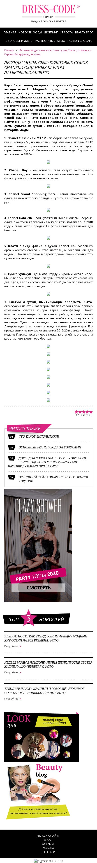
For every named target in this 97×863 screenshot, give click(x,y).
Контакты (48, 843)
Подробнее (11, 646)
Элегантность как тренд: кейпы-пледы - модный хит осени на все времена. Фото (45, 638)
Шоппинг (51, 32)
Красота (66, 32)
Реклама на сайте (48, 835)
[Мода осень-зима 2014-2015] (51, 16)
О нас (47, 839)
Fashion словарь (79, 41)
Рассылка (48, 847)
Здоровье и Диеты (19, 41)
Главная (10, 32)
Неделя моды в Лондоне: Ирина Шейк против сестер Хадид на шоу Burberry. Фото (48, 664)
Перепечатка (47, 852)
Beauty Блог (84, 32)
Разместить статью (50, 41)
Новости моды (30, 32)
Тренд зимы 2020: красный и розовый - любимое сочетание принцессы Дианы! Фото (44, 690)
